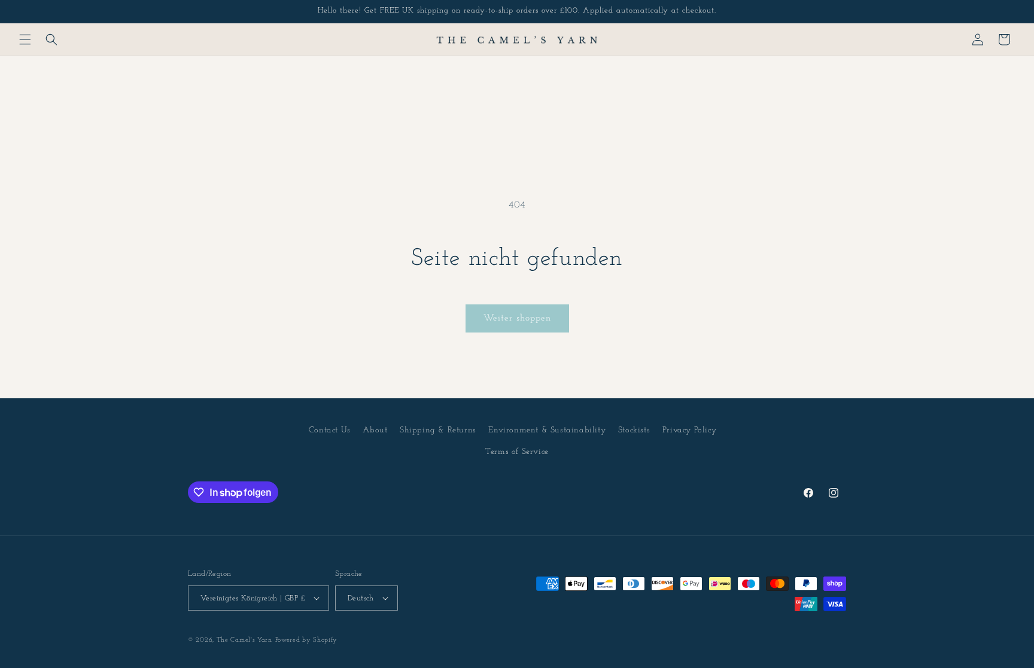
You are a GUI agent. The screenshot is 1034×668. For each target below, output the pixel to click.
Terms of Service (517, 451)
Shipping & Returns (438, 430)
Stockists (634, 430)
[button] (25, 39)
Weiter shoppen (517, 318)
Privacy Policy (689, 430)
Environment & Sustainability (547, 430)
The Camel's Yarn (244, 640)
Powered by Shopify (306, 640)
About (375, 430)
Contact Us (330, 430)
